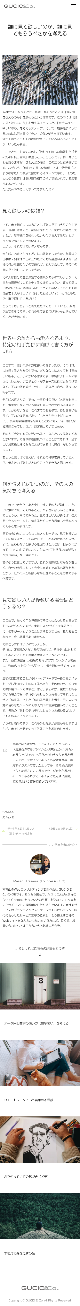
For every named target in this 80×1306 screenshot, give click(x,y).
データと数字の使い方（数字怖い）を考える (20, 831)
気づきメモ (8, 817)
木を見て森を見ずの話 (60, 828)
